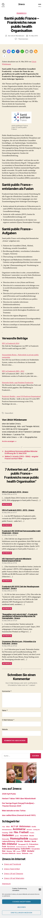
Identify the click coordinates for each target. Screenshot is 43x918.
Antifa (34, 826)
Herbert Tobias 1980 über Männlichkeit (19, 798)
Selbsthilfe (25, 849)
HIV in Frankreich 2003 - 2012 (13, 371)
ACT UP (14, 826)
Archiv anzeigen (9, 441)
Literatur (19, 841)
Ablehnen (21, 907)
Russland (31, 846)
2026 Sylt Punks (9, 794)
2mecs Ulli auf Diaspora (13, 874)
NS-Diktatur (9, 843)
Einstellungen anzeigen (21, 913)
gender (17, 835)
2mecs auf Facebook (12, 864)
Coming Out (36, 829)
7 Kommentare (23, 39)
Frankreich (21, 13)
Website (5, 729)
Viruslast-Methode (8, 853)
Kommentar (7, 691)
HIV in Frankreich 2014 (10, 343)
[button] (40, 889)
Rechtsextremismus (21, 846)
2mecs (21, 4)
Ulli (14, 851)
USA (24, 851)
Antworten (7, 504)
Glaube (31, 835)
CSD (11, 832)
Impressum (6, 884)
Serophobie (35, 849)
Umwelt (18, 851)
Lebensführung (8, 841)
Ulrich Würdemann (17, 36)
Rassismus (11, 846)
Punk (4, 847)
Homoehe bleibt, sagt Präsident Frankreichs (17, 382)
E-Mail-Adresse (8, 720)
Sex (4, 851)
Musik (34, 841)
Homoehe (5, 839)
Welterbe (25, 853)
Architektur (19, 829)
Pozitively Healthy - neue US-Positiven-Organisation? (21, 396)
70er (3, 826)
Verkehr (30, 851)
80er (8, 827)
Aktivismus (24, 826)
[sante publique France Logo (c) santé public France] (22, 117)
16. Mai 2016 (33, 36)
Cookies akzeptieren (21, 902)
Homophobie (19, 838)
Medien (27, 841)
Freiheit (24, 832)
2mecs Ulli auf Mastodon (14, 878)
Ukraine (9, 851)
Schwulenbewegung (11, 849)
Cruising (5, 832)
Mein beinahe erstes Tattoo (14, 811)
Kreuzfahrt (33, 839)
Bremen (29, 829)
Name (5, 710)
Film (16, 832)
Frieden (32, 832)
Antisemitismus (7, 829)
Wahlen (18, 853)
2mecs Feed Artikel (12, 869)
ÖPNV (30, 853)
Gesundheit (9, 413)
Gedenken (8, 835)
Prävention (33, 844)
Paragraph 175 (23, 844)
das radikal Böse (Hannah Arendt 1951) (19, 815)
